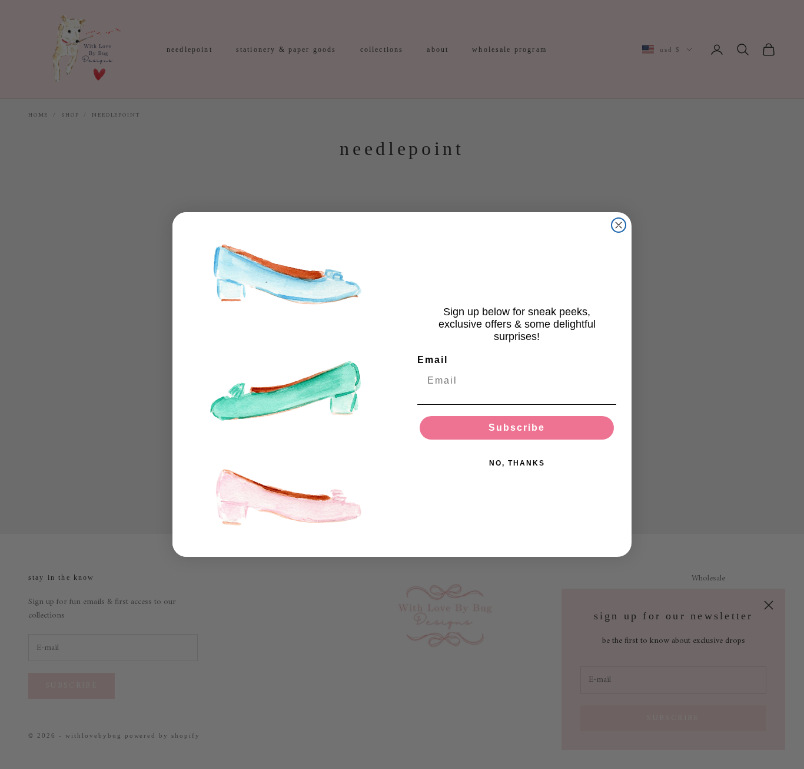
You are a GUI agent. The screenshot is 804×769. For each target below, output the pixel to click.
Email (432, 360)
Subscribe (517, 428)
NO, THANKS (517, 463)
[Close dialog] (619, 225)
